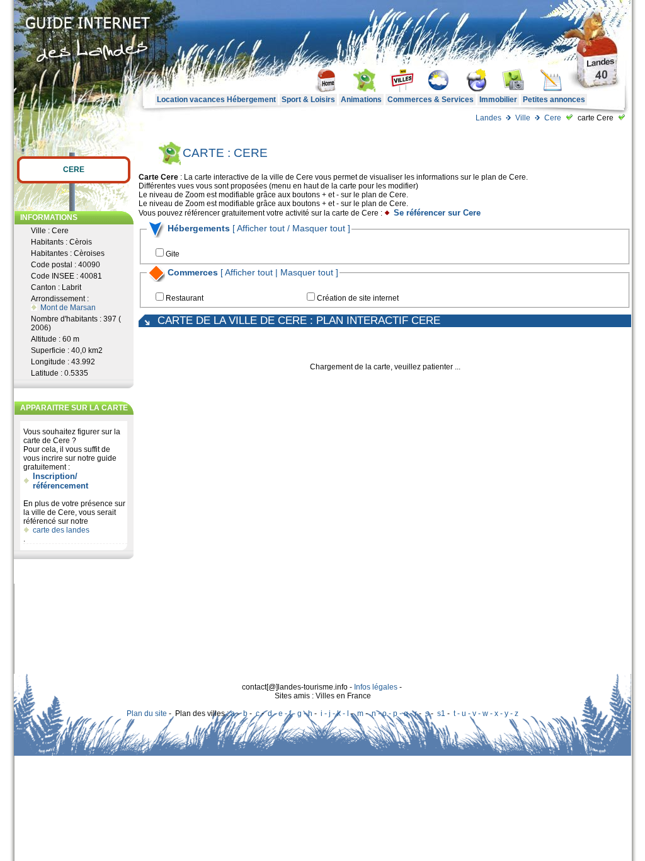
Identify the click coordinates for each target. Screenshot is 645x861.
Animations (361, 99)
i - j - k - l (335, 713)
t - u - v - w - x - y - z (486, 713)
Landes (488, 117)
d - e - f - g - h (290, 713)
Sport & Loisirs (308, 99)
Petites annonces (554, 99)
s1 (441, 713)
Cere (552, 117)
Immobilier (498, 99)
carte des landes (61, 530)
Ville (522, 117)
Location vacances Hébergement (216, 99)
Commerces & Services (430, 99)
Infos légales (375, 687)
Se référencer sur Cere (437, 212)
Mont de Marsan (68, 307)
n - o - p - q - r (394, 713)
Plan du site (147, 713)
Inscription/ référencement (60, 480)
